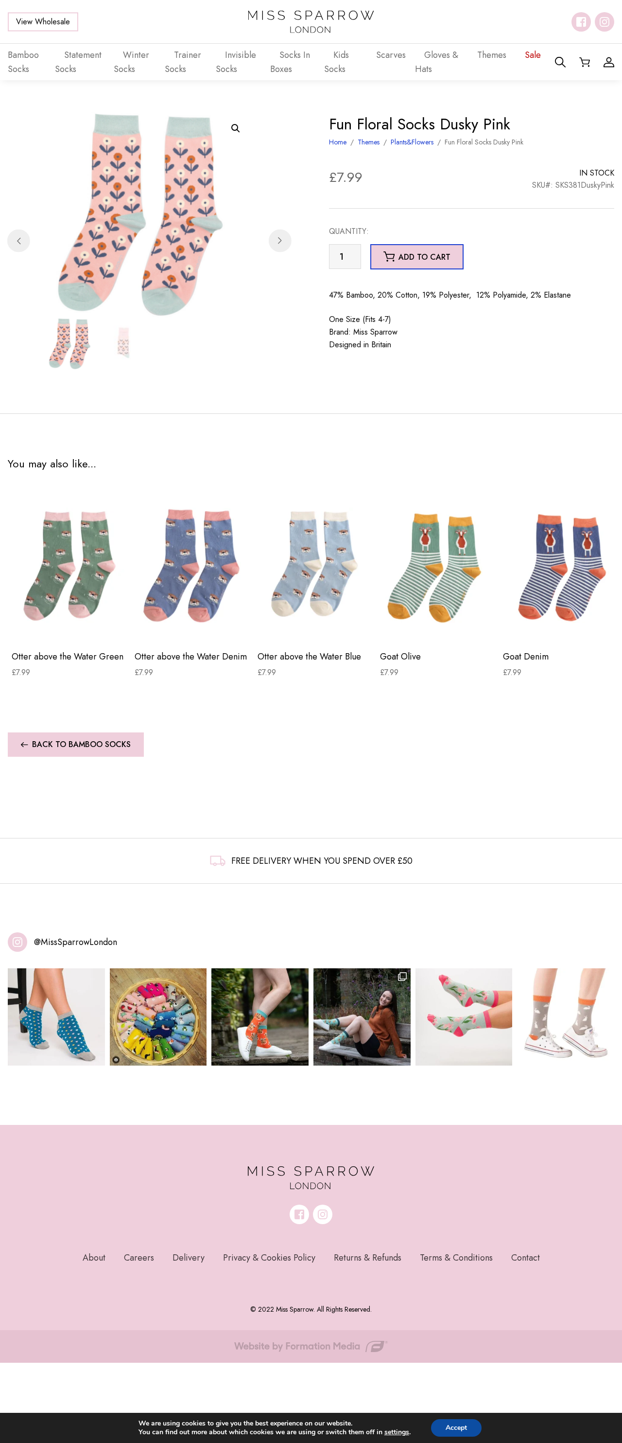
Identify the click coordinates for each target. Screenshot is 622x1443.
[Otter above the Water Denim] (192, 565)
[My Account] (609, 62)
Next (279, 241)
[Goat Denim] (560, 565)
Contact (525, 1257)
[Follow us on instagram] (604, 22)
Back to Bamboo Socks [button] (81, 744)
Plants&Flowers (412, 142)
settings (396, 1432)
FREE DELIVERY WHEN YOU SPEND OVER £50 (322, 861)
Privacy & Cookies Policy (269, 1257)
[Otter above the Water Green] (69, 565)
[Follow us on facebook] (581, 22)
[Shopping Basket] (584, 62)
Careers (139, 1257)
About (94, 1257)
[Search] (560, 62)
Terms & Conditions (456, 1257)
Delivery (189, 1257)
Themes (369, 142)
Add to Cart (69, 628)
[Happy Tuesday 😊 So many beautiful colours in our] (362, 1017)
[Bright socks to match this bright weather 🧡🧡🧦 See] (260, 1017)
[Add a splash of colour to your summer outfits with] (158, 1017)
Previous (18, 241)
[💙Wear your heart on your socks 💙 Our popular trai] (56, 1017)
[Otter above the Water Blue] (315, 565)
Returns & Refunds (367, 1257)
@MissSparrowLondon (75, 942)
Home (337, 142)
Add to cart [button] (424, 257)
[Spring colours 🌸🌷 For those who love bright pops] (464, 1017)
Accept (456, 1427)
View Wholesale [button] (43, 21)
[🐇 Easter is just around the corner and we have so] (565, 1017)
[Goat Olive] (437, 565)
